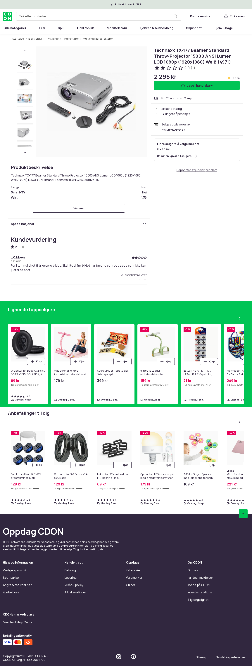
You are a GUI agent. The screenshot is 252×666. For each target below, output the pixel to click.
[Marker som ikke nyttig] (145, 279)
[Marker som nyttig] (138, 279)
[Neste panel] (239, 318)
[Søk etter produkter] (175, 16)
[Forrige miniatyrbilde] (24, 50)
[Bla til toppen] (243, 513)
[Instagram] (119, 656)
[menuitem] (15, 28)
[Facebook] (133, 656)
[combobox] (98, 16)
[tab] (25, 65)
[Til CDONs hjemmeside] (7, 16)
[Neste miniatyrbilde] (24, 152)
